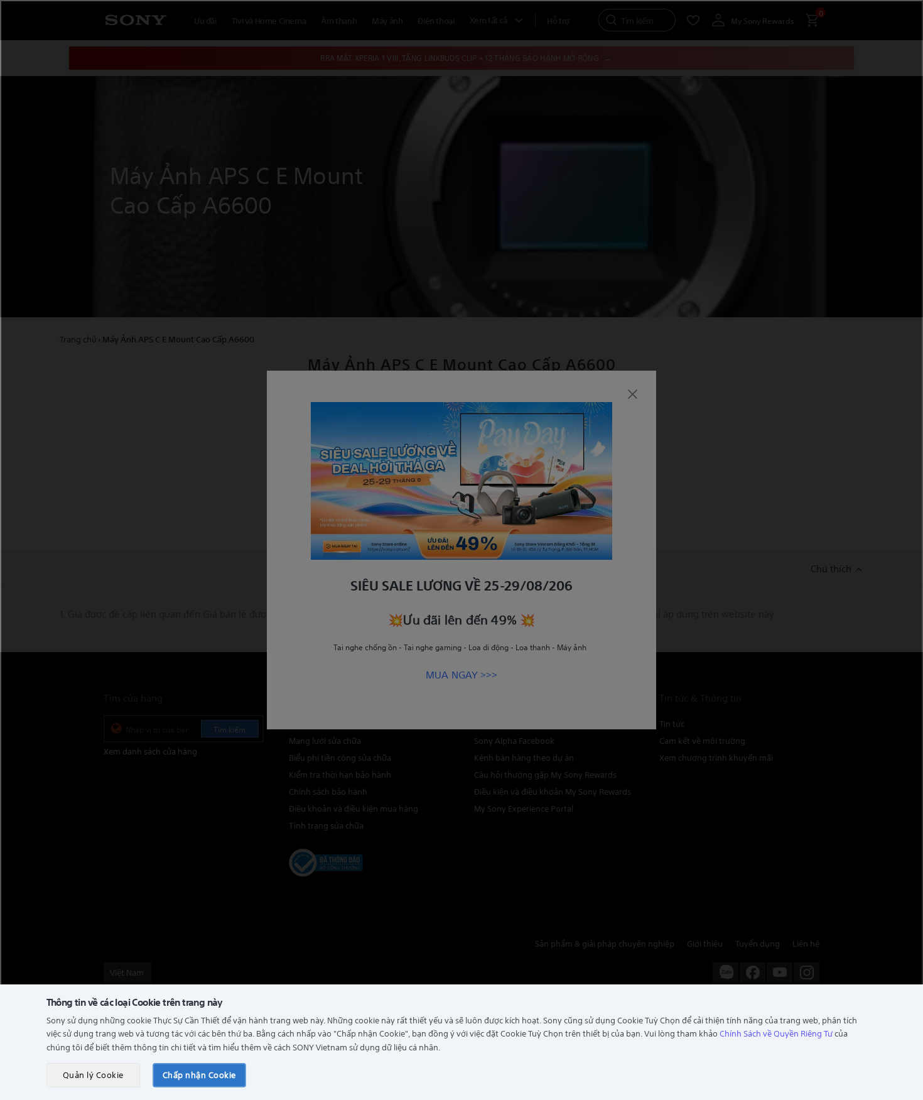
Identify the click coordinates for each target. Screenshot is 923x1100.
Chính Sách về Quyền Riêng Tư (776, 1033)
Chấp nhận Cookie (199, 1075)
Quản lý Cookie (93, 1075)
